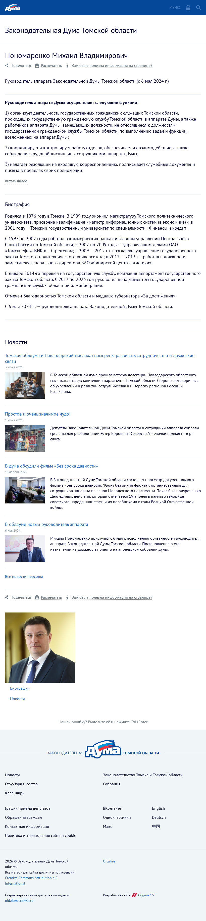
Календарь (14, 792)
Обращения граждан (23, 817)
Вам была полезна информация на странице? (112, 65)
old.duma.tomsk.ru (19, 900)
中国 (156, 826)
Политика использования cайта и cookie (40, 835)
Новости (17, 698)
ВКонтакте (112, 808)
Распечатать (51, 65)
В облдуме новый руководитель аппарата (46, 524)
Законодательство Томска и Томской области (143, 774)
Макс (107, 826)
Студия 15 (146, 895)
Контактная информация (27, 826)
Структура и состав (21, 783)
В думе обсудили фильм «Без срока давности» (51, 466)
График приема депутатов (27, 808)
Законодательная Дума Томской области (71, 30)
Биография (20, 688)
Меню (174, 7)
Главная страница (12, 7)
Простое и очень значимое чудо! (37, 414)
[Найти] (198, 7)
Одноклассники (117, 817)
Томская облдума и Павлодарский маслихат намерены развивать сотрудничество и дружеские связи (99, 358)
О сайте (109, 861)
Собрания (111, 783)
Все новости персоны (24, 576)
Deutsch (159, 817)
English (158, 808)
